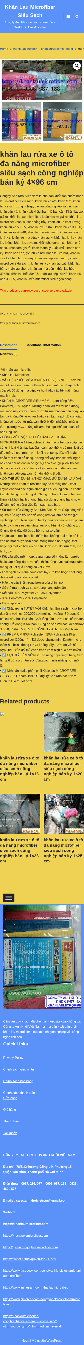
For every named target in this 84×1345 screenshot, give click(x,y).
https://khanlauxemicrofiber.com (25, 1235)
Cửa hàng (10, 1098)
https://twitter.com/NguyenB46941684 (29, 1259)
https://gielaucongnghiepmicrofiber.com (30, 1247)
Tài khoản (10, 1133)
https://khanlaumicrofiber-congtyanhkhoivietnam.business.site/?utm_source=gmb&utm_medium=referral (32, 1321)
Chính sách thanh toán (19, 1093)
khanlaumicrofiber (24, 48)
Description (8, 345)
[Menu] (68, 16)
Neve (25, 1340)
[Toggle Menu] (8, 898)
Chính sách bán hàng (18, 1081)
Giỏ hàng (9, 1109)
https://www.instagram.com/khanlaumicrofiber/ (35, 1287)
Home (4, 48)
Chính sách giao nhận (18, 1069)
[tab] (8, 345)
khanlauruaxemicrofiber (57, 48)
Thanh (7, 1121)
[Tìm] (77, 16)
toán (16, 1121)
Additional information (44, 345)
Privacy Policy (13, 1057)
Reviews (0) (8, 354)
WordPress (54, 1340)
